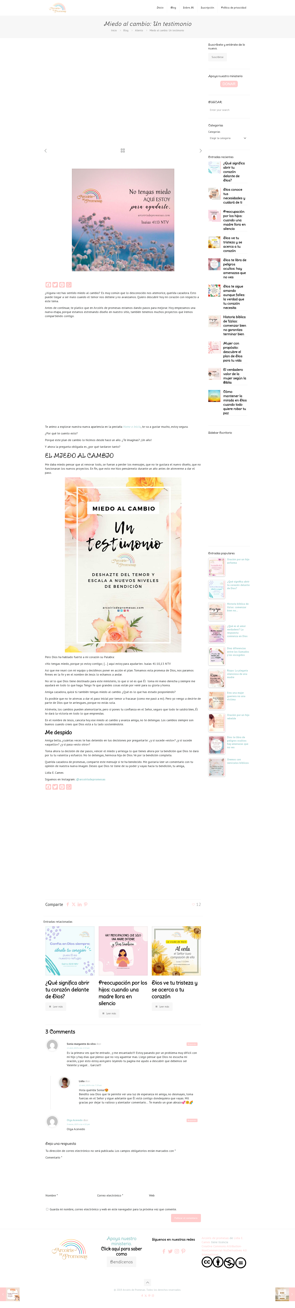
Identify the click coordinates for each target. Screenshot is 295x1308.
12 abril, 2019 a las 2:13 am (78, 1048)
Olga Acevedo (75, 1120)
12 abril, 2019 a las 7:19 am (90, 1085)
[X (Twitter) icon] (145, 1295)
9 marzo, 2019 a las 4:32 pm (78, 1124)
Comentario (53, 1157)
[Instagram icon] (153, 1295)
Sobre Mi (188, 7)
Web (151, 1195)
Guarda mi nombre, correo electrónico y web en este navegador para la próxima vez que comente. (113, 1209)
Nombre (51, 1195)
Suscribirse (217, 57)
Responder (192, 1044)
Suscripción (207, 7)
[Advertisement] (67, 95)
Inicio (160, 7)
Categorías (214, 131)
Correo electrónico (110, 1195)
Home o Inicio (132, 427)
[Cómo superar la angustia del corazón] (10, 1294)
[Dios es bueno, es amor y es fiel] (285, 1294)
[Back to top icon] (147, 1282)
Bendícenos (121, 1262)
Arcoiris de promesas (215, 1238)
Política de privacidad (233, 7)
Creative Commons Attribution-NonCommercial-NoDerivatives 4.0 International (224, 1250)
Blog (173, 7)
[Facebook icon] (142, 1295)
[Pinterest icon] (149, 1295)
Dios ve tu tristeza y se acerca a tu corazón (175, 989)
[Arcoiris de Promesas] (57, 7)
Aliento (139, 30)
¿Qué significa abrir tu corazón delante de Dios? (67, 989)
